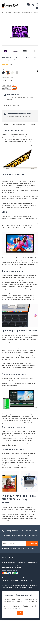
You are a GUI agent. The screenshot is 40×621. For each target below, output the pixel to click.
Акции (11, 577)
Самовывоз (5, 580)
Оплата (4, 577)
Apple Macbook (27, 12)
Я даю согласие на (18, 548)
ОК (20, 613)
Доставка (26, 577)
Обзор (6, 124)
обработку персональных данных (24, 548)
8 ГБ (3, 88)
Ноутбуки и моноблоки (12, 12)
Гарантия (18, 577)
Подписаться (32, 543)
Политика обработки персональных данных (17, 587)
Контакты (24, 580)
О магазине (15, 580)
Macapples (18, 585)
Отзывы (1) (13, 64)
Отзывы (32, 124)
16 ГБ (8, 88)
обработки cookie (19, 601)
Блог (31, 580)
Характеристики (19, 124)
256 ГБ (4, 80)
